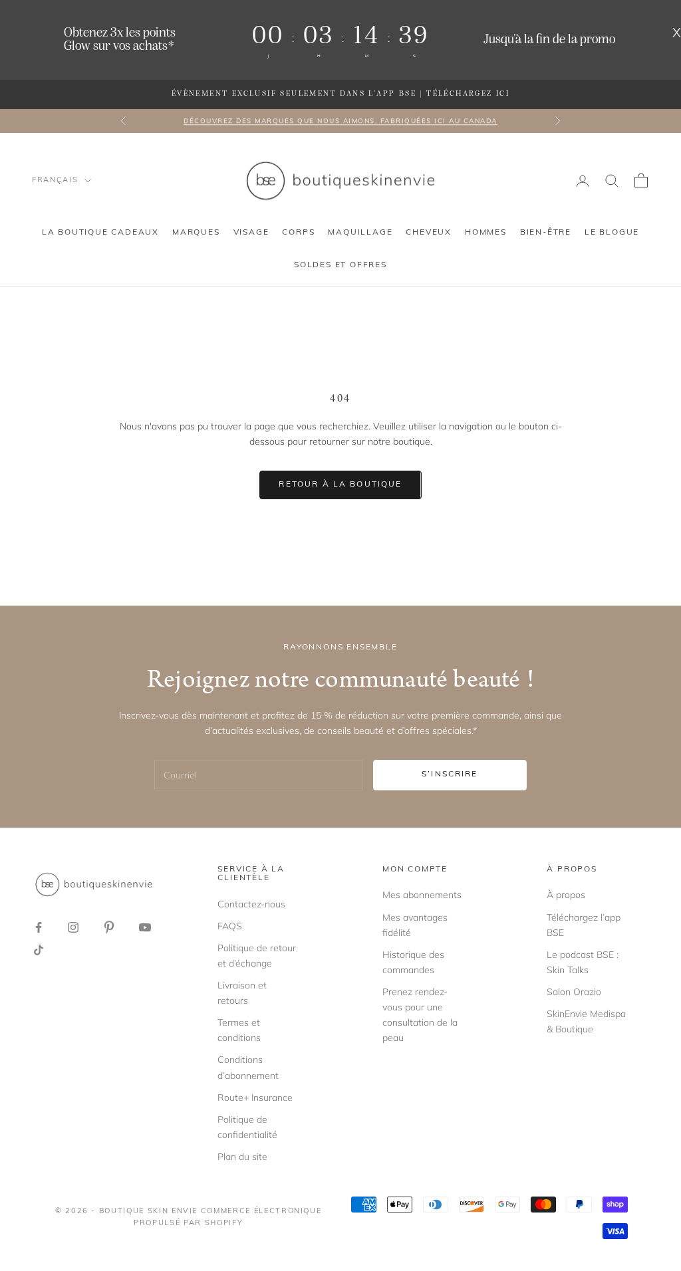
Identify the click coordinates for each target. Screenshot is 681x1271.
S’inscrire (450, 774)
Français (55, 180)
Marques (196, 233)
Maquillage (360, 233)
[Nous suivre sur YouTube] (145, 927)
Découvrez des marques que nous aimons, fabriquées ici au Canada (340, 120)
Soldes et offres (340, 265)
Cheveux (429, 233)
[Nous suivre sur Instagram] (73, 927)
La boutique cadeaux (100, 233)
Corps (298, 233)
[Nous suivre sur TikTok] (38, 950)
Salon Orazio (574, 992)
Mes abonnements (422, 895)
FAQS (229, 926)
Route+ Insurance (255, 1097)
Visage (251, 233)
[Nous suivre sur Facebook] (38, 927)
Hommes (486, 233)
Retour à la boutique (340, 485)
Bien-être (545, 233)
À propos (566, 895)
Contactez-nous (251, 904)
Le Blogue (612, 233)
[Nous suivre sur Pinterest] (109, 927)
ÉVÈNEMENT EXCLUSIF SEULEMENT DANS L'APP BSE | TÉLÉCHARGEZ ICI (340, 94)
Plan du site (242, 1157)
